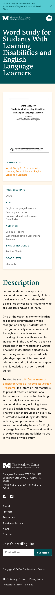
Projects (8, 511)
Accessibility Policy (12, 584)
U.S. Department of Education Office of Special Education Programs (27, 383)
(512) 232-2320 (18, 484)
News (6, 528)
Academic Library (13, 523)
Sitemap (29, 584)
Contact (8, 534)
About (6, 505)
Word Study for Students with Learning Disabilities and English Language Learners (24, 171)
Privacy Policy (36, 579)
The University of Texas (14, 579)
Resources (9, 517)
